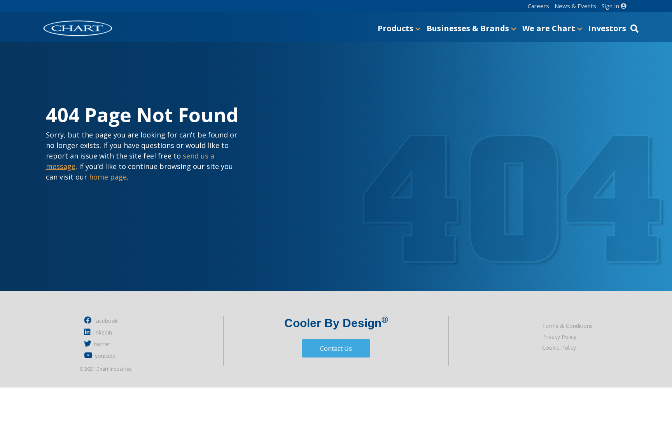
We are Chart (549, 28)
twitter (101, 344)
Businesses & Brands (469, 28)
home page (108, 176)
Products (396, 28)
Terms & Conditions (567, 325)
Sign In (611, 6)
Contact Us (336, 348)
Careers (538, 6)
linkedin (102, 332)
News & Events (575, 6)
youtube (104, 355)
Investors (607, 28)
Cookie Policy (559, 347)
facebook (105, 320)
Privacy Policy (559, 336)
